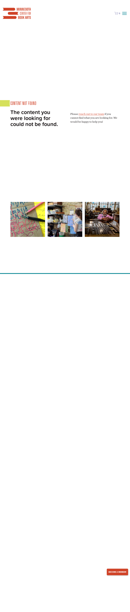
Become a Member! (117, 572)
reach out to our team (91, 114)
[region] (65, 219)
